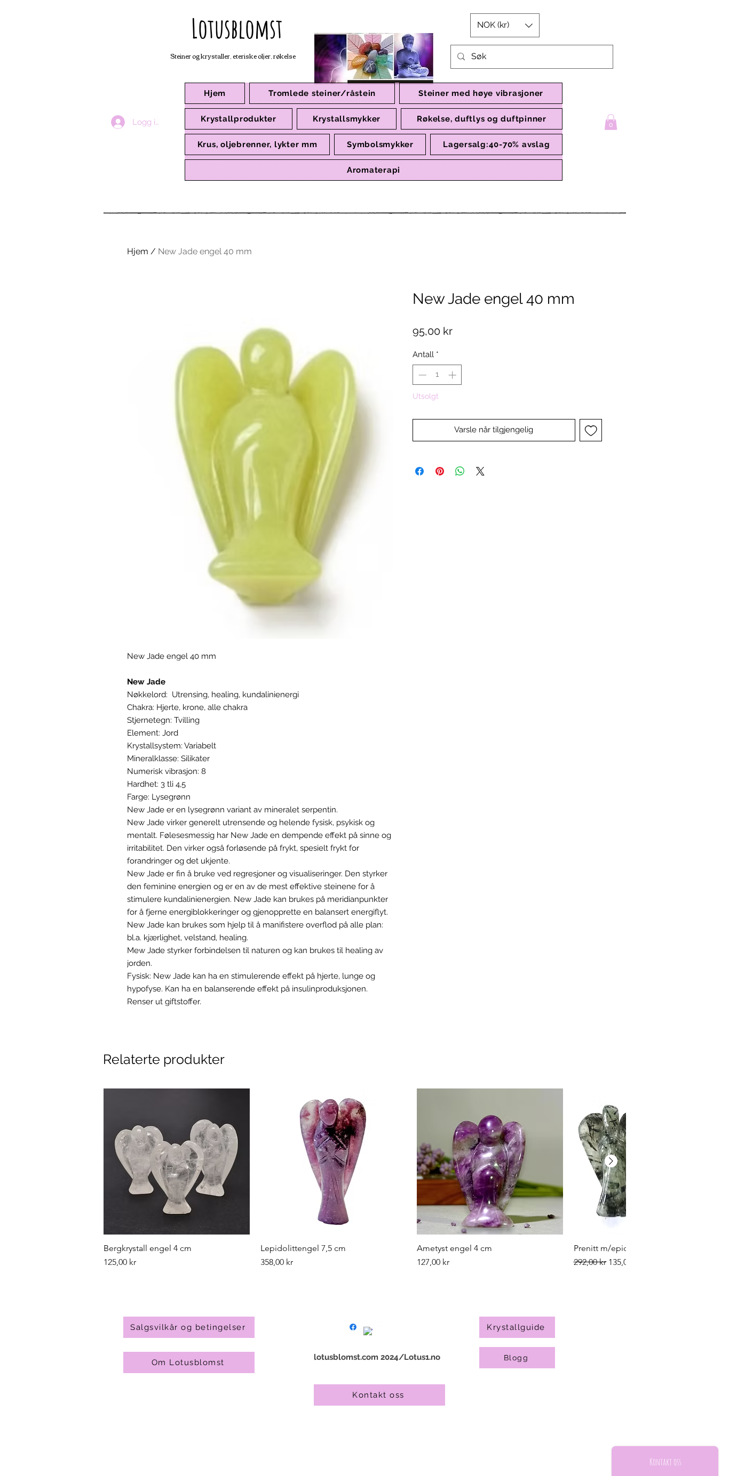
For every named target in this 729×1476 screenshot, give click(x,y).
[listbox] (505, 25)
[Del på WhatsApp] (460, 471)
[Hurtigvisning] (177, 1161)
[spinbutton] (437, 375)
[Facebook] (353, 1327)
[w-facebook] (368, 1331)
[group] (364, 1178)
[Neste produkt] (611, 1161)
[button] (238, 119)
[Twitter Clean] (382, 1327)
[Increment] (453, 375)
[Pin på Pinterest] (439, 471)
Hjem (137, 251)
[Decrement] (421, 375)
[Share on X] (480, 471)
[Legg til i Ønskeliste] (591, 430)
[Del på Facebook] (419, 471)
